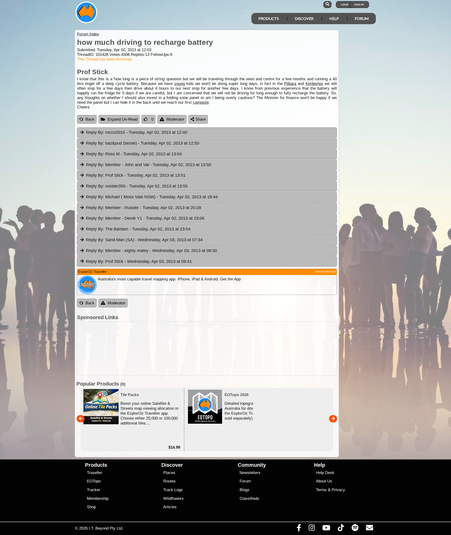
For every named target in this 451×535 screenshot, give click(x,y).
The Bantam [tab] (138, 229)
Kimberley (314, 83)
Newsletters (250, 472)
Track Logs (173, 490)
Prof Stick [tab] (136, 175)
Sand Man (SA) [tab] (144, 239)
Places (169, 472)
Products (268, 18)
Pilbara (290, 83)
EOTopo (94, 481)
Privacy (338, 490)
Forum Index (88, 34)
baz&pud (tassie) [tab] (142, 143)
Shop (91, 507)
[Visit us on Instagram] (311, 529)
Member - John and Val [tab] (148, 164)
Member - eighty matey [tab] (151, 250)
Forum (362, 18)
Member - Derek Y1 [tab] (145, 218)
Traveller (94, 472)
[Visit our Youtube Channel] (326, 529)
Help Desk (325, 472)
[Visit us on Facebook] (299, 529)
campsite (201, 102)
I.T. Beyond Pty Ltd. (106, 528)
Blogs (244, 490)
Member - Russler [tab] (143, 207)
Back (90, 119)
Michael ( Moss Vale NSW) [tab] (152, 197)
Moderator (175, 119)
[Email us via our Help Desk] (369, 529)
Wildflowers (173, 498)
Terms (321, 490)
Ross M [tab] (134, 154)
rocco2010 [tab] (136, 132)
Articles (170, 507)
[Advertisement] (207, 348)
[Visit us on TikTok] (341, 529)
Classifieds (249, 498)
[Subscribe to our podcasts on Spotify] (355, 529)
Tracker (93, 490)
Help (334, 18)
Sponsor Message (325, 271)
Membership (98, 498)
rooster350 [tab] (137, 186)
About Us (324, 481)
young (179, 83)
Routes (169, 481)
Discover (304, 18)
